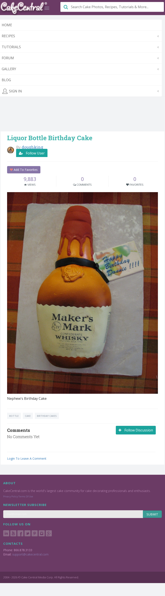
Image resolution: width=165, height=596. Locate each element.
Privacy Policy (10, 496)
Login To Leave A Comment (26, 458)
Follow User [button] (35, 153)
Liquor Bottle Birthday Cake (49, 138)
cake (28, 415)
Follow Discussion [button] (138, 430)
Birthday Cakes (47, 415)
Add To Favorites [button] (25, 170)
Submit (152, 514)
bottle (14, 415)
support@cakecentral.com (30, 554)
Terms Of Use (25, 496)
